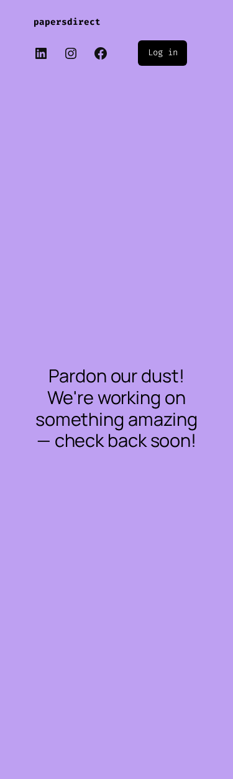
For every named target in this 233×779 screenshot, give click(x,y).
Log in (162, 52)
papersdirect (67, 22)
